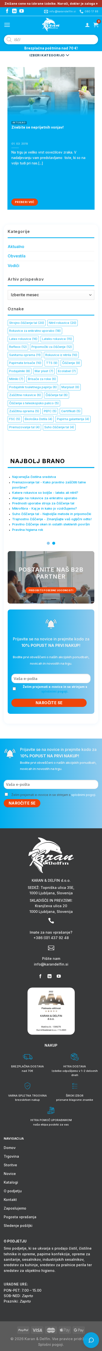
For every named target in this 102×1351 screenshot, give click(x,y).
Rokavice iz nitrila (61, 355)
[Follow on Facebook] (7, 11)
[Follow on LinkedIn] (14, 11)
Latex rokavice (23, 339)
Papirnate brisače (25, 363)
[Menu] (7, 24)
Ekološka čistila (38, 419)
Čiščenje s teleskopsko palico (34, 403)
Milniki (16, 379)
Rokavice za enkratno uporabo (35, 331)
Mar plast (44, 371)
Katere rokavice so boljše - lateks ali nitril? (45, 493)
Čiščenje (71, 363)
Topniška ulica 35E (57, 887)
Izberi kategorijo (47, 55)
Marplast (70, 387)
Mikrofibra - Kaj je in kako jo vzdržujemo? (44, 508)
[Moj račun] (87, 24)
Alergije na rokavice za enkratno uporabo (44, 498)
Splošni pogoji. (51, 1344)
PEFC (50, 411)
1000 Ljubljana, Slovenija (51, 893)
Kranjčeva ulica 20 (51, 906)
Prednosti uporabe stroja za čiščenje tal (43, 503)
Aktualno (16, 246)
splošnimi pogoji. (54, 691)
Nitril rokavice (62, 323)
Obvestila (17, 255)
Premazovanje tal (24, 427)
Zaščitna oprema (24, 411)
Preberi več (24, 202)
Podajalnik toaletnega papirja (33, 387)
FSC (14, 419)
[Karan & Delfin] (51, 24)
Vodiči (13, 265)
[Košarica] (95, 24)
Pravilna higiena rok (27, 529)
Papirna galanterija (73, 419)
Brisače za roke (42, 379)
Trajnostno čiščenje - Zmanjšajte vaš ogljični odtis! (52, 519)
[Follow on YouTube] (21, 11)
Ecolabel (67, 371)
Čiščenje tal (57, 395)
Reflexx (18, 347)
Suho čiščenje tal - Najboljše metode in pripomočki (51, 514)
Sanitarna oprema (25, 355)
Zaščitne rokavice (25, 395)
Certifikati (70, 411)
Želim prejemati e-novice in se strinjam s (55, 689)
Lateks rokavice (57, 339)
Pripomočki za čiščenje (51, 347)
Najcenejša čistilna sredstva (34, 477)
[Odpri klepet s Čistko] (91, 1340)
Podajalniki (19, 371)
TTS (51, 363)
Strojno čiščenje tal (26, 323)
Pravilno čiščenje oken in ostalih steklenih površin (51, 524)
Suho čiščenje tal (59, 427)
